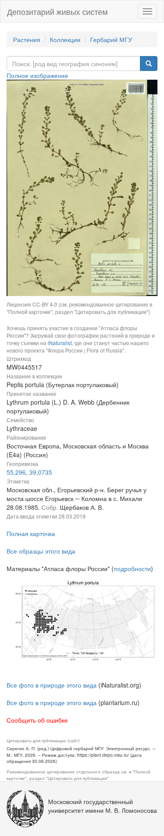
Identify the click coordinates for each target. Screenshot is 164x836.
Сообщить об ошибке (37, 720)
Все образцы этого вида (41, 551)
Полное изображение (37, 75)
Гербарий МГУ (111, 39)
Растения (26, 39)
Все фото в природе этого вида (52, 685)
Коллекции (65, 39)
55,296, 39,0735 (29, 472)
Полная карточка (31, 533)
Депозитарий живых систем (57, 11)
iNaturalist (60, 342)
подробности (132, 568)
